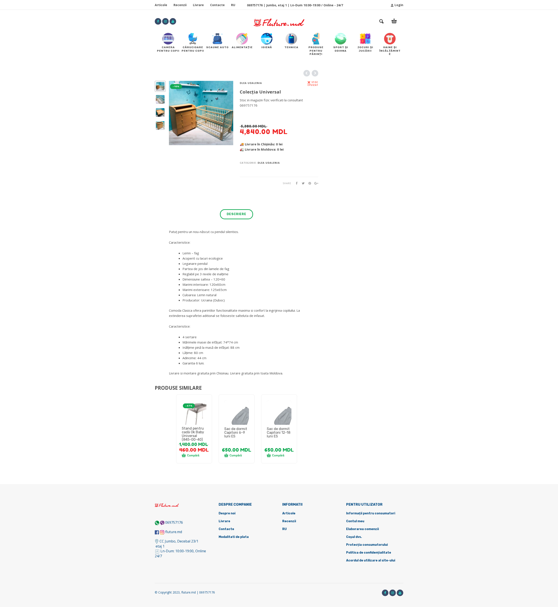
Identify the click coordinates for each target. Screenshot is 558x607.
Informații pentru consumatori (370, 513)
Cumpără (193, 455)
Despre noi (227, 513)
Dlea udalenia (251, 83)
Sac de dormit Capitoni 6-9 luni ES (235, 432)
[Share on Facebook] (295, 183)
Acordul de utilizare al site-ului (370, 560)
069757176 (174, 522)
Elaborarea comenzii (362, 529)
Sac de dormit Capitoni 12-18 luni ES (278, 432)
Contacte (217, 5)
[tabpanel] (194, 417)
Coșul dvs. (354, 537)
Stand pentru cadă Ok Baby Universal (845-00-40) (193, 434)
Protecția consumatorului (367, 545)
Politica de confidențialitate (368, 552)
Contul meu (355, 521)
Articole (161, 5)
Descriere (236, 214)
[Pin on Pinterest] (308, 183)
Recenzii (180, 5)
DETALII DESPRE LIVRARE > (261, 114)
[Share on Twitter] (302, 183)
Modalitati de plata (234, 537)
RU (233, 5)
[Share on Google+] (315, 183)
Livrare (198, 5)
